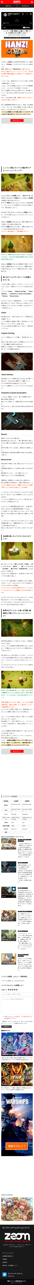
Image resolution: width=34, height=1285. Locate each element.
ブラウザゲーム (28, 839)
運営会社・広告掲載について (9, 1265)
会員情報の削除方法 (7, 1256)
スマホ (21, 839)
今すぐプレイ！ (17, 120)
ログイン (11, 1016)
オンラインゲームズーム (7, 9)
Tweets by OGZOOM (6, 1194)
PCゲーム (8, 6)
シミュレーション (25, 37)
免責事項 (4, 1262)
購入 (19, 37)
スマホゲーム (25, 6)
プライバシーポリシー (8, 1023)
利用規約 (29, 1021)
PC (18, 839)
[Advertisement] (17, 145)
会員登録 (7, 1018)
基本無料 (24, 839)
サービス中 (13, 37)
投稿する (6, 1026)
